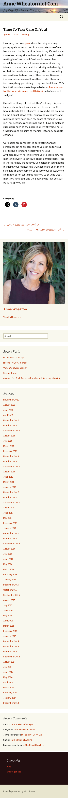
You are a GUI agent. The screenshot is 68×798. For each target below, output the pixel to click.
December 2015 (11, 584)
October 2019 (10, 425)
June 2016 (8, 558)
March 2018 (8, 481)
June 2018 (8, 476)
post (27, 43)
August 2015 (9, 600)
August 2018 (9, 471)
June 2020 (8, 409)
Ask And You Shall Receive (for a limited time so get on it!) (31, 378)
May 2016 (7, 564)
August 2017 (9, 507)
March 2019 (8, 445)
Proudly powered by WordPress (19, 791)
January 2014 (9, 697)
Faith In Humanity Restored (45, 229)
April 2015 (8, 620)
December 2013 (11, 702)
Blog (26, 34)
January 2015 (9, 636)
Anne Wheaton (15, 309)
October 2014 (10, 651)
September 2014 (11, 656)
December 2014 (11, 641)
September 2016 (11, 543)
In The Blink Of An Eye (13, 357)
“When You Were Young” (15, 367)
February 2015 (10, 630)
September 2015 (11, 594)
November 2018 (11, 456)
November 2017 (11, 492)
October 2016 (10, 538)
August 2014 (9, 661)
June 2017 (8, 512)
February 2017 (10, 523)
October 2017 (10, 497)
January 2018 (9, 487)
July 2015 (7, 605)
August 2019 (9, 435)
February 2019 (10, 451)
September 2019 (11, 430)
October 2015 (10, 589)
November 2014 (11, 646)
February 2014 (10, 692)
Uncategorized (14, 771)
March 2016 (8, 569)
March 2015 (8, 625)
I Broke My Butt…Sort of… (16, 362)
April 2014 (8, 682)
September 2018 (11, 466)
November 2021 (11, 399)
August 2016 (9, 548)
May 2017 (7, 517)
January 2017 (9, 528)
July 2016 (7, 553)
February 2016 (10, 574)
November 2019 (11, 420)
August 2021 (9, 404)
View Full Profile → (12, 316)
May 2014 (7, 677)
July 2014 (7, 666)
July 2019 (7, 440)
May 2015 (7, 615)
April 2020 (8, 415)
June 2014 (8, 672)
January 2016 (9, 579)
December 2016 (11, 533)
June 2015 (8, 610)
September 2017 (11, 502)
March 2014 (8, 687)
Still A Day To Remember (21, 224)
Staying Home (10, 372)
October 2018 (10, 461)
